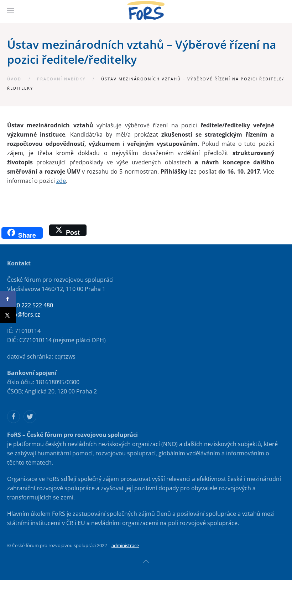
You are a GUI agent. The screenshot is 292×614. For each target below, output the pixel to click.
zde (61, 181)
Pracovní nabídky (61, 78)
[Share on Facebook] (8, 299)
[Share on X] (8, 315)
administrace (125, 545)
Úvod (14, 78)
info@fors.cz (23, 314)
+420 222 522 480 (30, 305)
